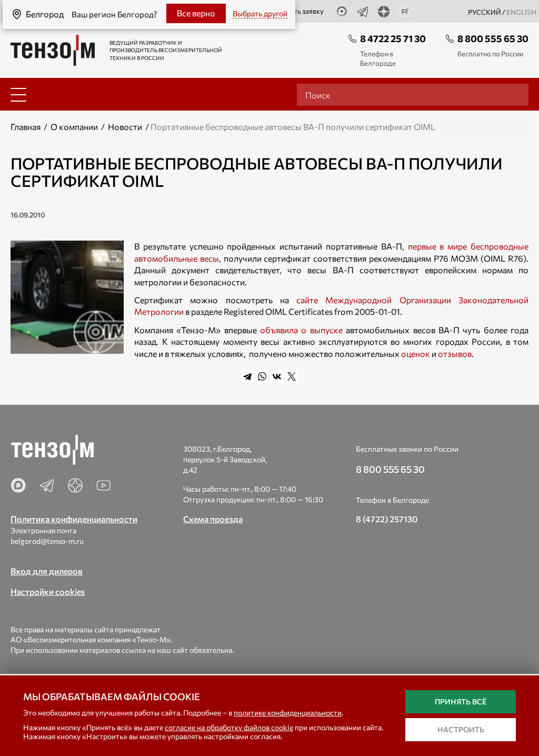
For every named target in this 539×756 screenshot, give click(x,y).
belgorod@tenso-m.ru (47, 540)
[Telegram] (247, 376)
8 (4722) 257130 (387, 519)
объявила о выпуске (301, 330)
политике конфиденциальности (288, 712)
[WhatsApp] (262, 376)
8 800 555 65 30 (492, 38)
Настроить (460, 729)
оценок (415, 354)
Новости (125, 127)
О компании (74, 127)
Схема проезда (213, 519)
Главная (26, 127)
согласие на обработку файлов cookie (229, 727)
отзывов (455, 354)
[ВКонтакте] (277, 376)
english (521, 12)
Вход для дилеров (47, 571)
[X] (291, 376)
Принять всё (460, 701)
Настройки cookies (48, 591)
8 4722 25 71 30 (393, 38)
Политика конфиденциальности (74, 519)
